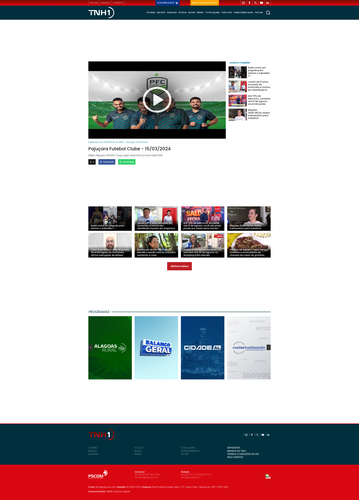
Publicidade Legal (243, 12)
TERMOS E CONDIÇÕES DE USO (243, 454)
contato (118, 2)
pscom (94, 2)
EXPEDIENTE (233, 447)
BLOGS (138, 451)
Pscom (259, 12)
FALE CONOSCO (235, 457)
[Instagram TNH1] (243, 2)
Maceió (161, 12)
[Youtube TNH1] (261, 2)
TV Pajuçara (212, 12)
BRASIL (138, 454)
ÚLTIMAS (92, 447)
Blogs (191, 12)
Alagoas (172, 12)
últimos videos (179, 266)
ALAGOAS (93, 454)
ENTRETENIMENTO (190, 451)
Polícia (183, 12)
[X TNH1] (255, 2)
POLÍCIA (139, 447)
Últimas (151, 12)
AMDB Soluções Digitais (118, 491)
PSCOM (184, 454)
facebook (108, 161)
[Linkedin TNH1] (267, 2)
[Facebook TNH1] (249, 2)
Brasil (200, 12)
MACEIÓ (92, 451)
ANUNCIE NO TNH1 (236, 451)
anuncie (105, 2)
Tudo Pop (226, 12)
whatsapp (128, 161)
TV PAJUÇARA (188, 447)
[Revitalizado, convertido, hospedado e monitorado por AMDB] (268, 476)
